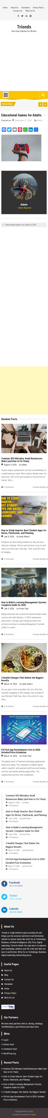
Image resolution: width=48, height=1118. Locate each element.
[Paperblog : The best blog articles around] (8, 1008)
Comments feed (10, 1049)
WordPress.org (9, 1053)
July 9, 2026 (9, 536)
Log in (5, 1040)
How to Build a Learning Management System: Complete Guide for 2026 (23, 603)
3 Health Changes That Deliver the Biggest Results (22, 679)
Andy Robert (24, 536)
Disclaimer (26, 7)
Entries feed (8, 1044)
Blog (6, 975)
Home (5, 7)
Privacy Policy (38, 7)
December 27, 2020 (23, 120)
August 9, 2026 (10, 464)
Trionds (24, 27)
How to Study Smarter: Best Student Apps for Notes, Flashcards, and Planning (23, 531)
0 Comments (9, 487)
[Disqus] (24, 264)
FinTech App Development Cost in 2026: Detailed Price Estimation (21, 751)
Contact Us (17, 11)
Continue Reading (39, 487)
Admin (39, 120)
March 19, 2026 (10, 684)
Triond (33, 1115)
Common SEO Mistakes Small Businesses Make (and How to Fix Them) (21, 460)
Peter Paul (23, 608)
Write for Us (30, 11)
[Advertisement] (24, 66)
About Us (14, 7)
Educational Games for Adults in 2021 (21, 225)
